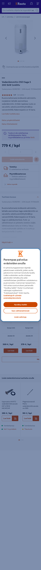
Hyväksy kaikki (20, 305)
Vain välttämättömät (20, 311)
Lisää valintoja (20, 317)
